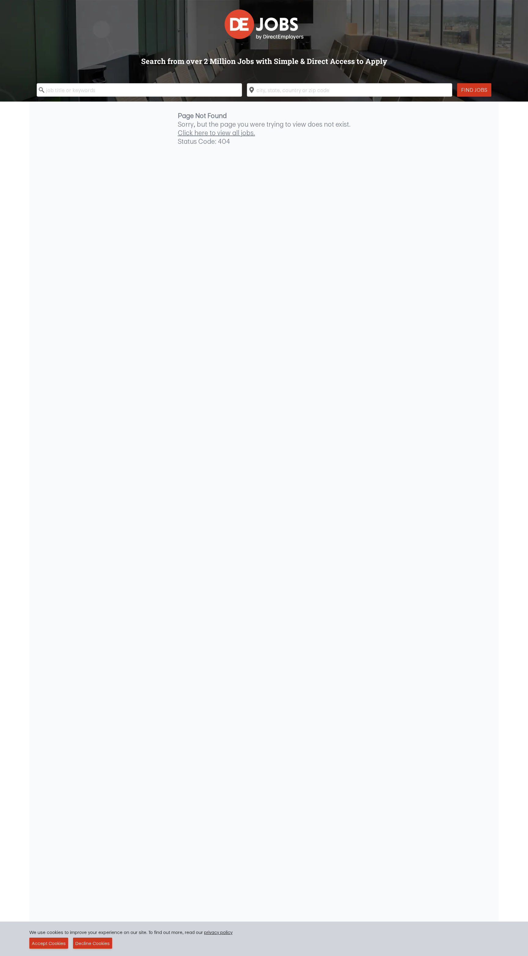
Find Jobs (474, 90)
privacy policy (218, 932)
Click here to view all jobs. (216, 132)
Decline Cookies (92, 943)
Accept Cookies (49, 943)
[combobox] (139, 90)
